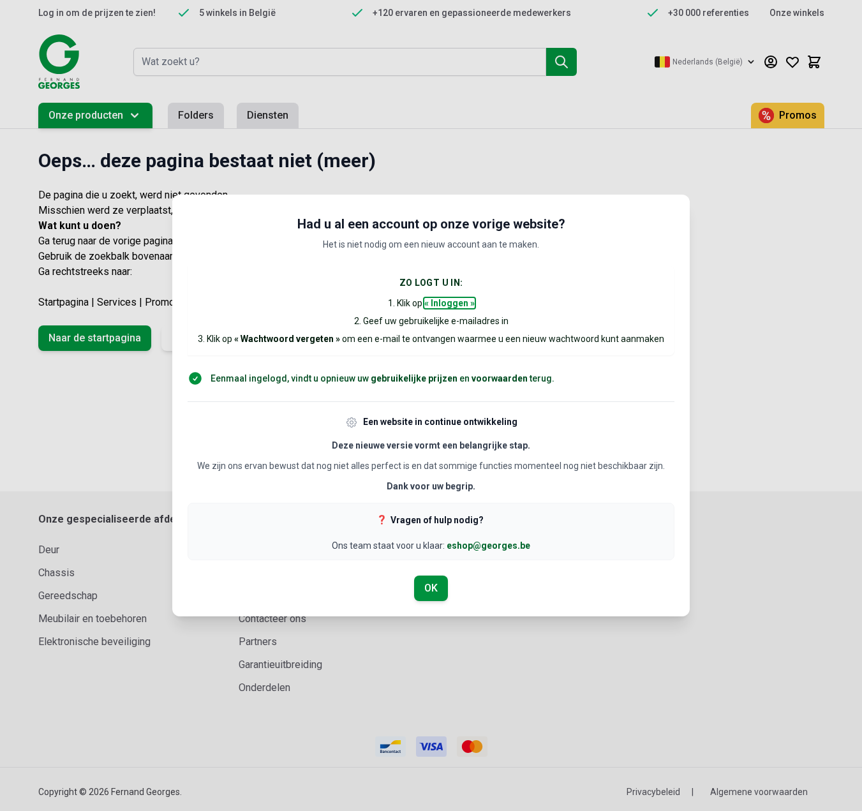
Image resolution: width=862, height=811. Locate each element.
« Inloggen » (449, 303)
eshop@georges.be (488, 545)
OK (431, 588)
